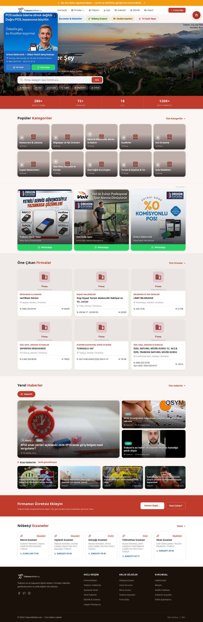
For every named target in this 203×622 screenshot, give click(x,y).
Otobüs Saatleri (125, 18)
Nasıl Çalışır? (175, 505)
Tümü (180, 526)
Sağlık (66, 87)
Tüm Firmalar (176, 263)
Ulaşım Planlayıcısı (92, 604)
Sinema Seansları (127, 594)
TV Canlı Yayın (149, 18)
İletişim (158, 585)
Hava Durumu (126, 585)
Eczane (52, 87)
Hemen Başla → (152, 505)
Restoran (26, 87)
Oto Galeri (81, 87)
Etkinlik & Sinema (92, 599)
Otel (40, 87)
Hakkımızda (160, 580)
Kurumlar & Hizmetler (70, 18)
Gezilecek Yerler (91, 590)
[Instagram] (29, 593)
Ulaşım (150, 10)
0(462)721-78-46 (98, 553)
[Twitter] (24, 593)
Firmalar (78, 10)
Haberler (122, 10)
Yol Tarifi (19, 67)
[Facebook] (19, 593)
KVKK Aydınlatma (163, 599)
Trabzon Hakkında (92, 585)
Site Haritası (172, 617)
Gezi (108, 10)
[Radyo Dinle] (196, 15)
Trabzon (95, 10)
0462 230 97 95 (15, 61)
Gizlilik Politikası (162, 590)
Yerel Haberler (90, 594)
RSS (183, 617)
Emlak (96, 87)
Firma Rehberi (90, 580)
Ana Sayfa (62, 10)
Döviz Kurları (125, 590)
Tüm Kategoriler (174, 118)
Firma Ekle (178, 10)
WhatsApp (46, 247)
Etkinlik (136, 10)
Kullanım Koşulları (163, 594)
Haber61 (28, 394)
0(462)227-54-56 (64, 553)
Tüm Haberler (176, 385)
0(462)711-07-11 (132, 556)
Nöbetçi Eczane (99, 18)
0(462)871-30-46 (166, 550)
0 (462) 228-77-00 (31, 553)
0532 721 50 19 (29, 61)
